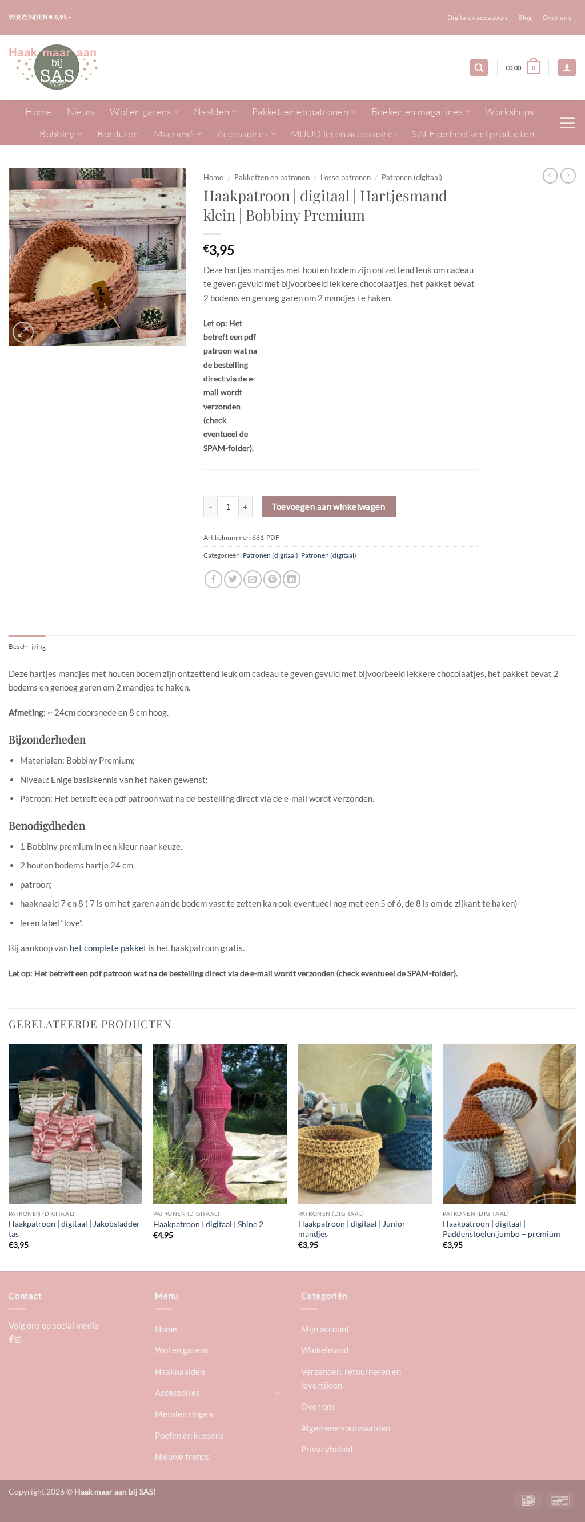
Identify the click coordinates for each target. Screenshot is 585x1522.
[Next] (575, 1156)
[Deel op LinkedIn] (291, 579)
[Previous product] (568, 175)
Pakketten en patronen (300, 111)
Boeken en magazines (417, 111)
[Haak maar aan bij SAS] (66, 67)
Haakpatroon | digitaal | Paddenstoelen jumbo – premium (501, 1229)
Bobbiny (56, 134)
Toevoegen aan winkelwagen (328, 506)
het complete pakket (108, 948)
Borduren (118, 134)
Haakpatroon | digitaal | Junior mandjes (352, 1229)
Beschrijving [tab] (27, 646)
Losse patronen (345, 177)
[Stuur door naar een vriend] (252, 579)
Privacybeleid (326, 1449)
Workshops (509, 111)
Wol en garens (140, 111)
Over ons (557, 17)
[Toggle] (277, 1392)
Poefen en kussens (189, 1435)
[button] (523, 68)
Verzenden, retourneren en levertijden (351, 1378)
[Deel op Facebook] (213, 579)
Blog (525, 17)
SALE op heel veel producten (473, 134)
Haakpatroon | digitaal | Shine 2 (208, 1224)
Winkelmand (324, 1350)
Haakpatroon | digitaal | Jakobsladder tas (74, 1229)
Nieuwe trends (182, 1456)
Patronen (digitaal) (412, 177)
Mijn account (325, 1329)
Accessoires (243, 134)
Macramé (174, 134)
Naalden (211, 111)
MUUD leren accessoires (344, 134)
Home (38, 111)
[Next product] (550, 175)
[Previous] (9, 1156)
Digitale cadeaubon (477, 17)
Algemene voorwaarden (345, 1428)
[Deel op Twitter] (233, 579)
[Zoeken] (478, 67)
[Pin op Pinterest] (272, 579)
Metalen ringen (184, 1414)
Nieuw (81, 111)
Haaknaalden (180, 1371)
